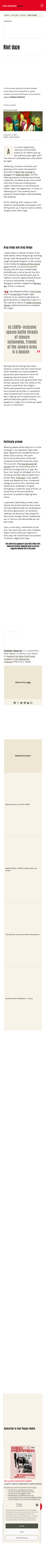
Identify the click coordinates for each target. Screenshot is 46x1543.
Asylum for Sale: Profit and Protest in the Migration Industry (19, 659)
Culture (15, 15)
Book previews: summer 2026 (17, 804)
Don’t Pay (20, 172)
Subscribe (24, 546)
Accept (21, 1526)
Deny (22, 1532)
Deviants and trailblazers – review (19, 998)
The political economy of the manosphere (22, 934)
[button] (37, 1505)
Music (23, 15)
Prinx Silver (35, 291)
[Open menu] (42, 5)
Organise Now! (22, 174)
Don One (17, 294)
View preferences (22, 1538)
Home (6, 15)
